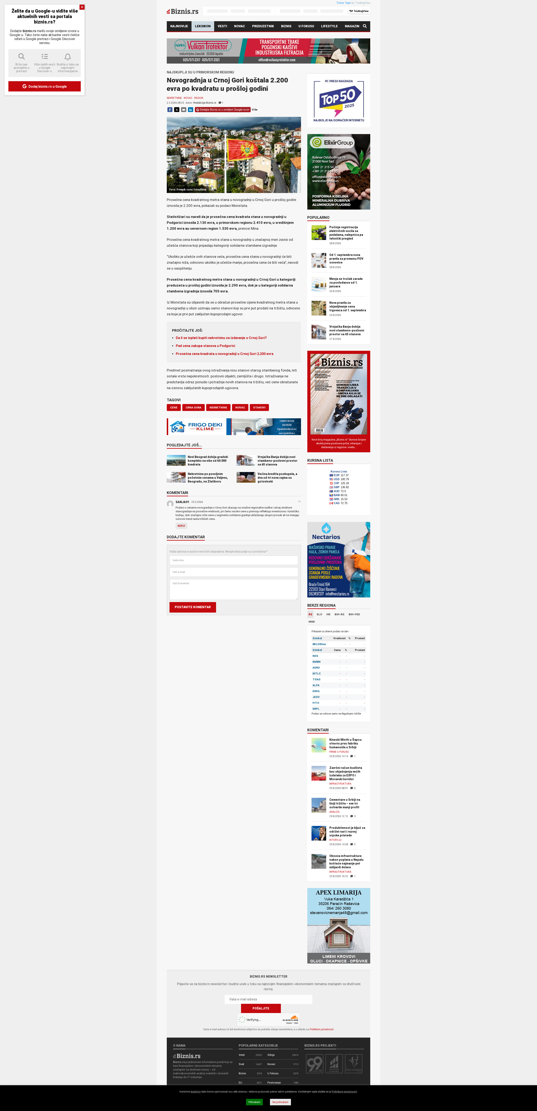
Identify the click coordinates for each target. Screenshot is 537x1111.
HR (328, 614)
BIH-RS (339, 614)
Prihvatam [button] (254, 1102)
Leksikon (203, 26)
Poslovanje (274, 1082)
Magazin (352, 26)
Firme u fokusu (339, 751)
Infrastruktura (340, 783)
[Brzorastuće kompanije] (334, 1063)
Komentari (177, 493)
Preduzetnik (263, 26)
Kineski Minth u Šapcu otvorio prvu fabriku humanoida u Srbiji (345, 743)
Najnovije (179, 26)
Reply (181, 525)
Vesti (222, 26)
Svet (241, 1064)
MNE (312, 621)
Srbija (271, 1055)
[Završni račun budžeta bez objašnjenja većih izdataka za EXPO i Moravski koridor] (319, 773)
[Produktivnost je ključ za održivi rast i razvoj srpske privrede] (319, 833)
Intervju (335, 839)
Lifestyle (329, 26)
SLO (319, 614)
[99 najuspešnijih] (314, 1063)
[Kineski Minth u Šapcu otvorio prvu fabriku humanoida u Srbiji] (319, 744)
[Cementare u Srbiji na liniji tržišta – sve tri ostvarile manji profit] (319, 804)
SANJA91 (182, 502)
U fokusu (306, 26)
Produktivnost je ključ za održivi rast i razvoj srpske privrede (347, 831)
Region (198, 97)
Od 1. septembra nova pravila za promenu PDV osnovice (346, 258)
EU (240, 1082)
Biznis (286, 26)
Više (254, 109)
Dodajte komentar (186, 537)
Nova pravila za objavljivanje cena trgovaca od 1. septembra (347, 306)
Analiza (334, 811)
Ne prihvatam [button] (280, 1102)
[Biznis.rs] (186, 1055)
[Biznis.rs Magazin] (338, 393)
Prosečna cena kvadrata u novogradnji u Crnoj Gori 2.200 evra (224, 354)
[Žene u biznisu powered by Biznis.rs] (353, 1063)
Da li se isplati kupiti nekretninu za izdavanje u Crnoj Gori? (221, 338)
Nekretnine (174, 97)
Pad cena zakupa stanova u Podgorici (205, 346)
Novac (239, 26)
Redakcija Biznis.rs (204, 102)
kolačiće (196, 1091)
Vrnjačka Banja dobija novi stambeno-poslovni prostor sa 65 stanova (346, 330)
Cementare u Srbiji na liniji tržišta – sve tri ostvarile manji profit (344, 803)
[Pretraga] (364, 26)
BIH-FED (354, 614)
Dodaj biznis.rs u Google (47, 87)
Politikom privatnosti (322, 1029)
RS (310, 614)
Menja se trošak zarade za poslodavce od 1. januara (346, 282)
